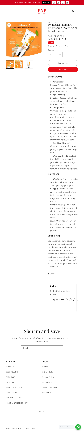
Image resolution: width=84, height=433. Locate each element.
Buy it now (63, 70)
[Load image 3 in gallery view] (29, 64)
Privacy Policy (48, 372)
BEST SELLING (12, 372)
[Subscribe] (60, 348)
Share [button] (52, 274)
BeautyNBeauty (17, 428)
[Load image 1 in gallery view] (10, 64)
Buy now (46, 2)
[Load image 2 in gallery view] (19, 64)
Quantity (51, 50)
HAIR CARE (10, 382)
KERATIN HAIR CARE (14, 398)
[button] (5, 11)
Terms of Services (49, 387)
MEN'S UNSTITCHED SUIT (17, 403)
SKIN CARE (10, 377)
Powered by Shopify (29, 428)
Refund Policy (48, 377)
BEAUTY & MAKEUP (14, 387)
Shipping (51, 46)
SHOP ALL (10, 367)
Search (45, 367)
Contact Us (47, 393)
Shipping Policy (49, 382)
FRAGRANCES (11, 393)
